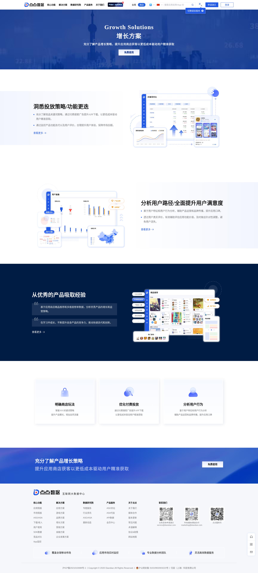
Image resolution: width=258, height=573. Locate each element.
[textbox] (172, 4)
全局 (134, 5)
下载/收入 (37, 522)
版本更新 (132, 517)
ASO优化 (111, 508)
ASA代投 (111, 513)
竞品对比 (37, 537)
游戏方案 (60, 513)
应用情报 (37, 508)
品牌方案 (60, 517)
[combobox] (172, 4)
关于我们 (132, 508)
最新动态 (87, 522)
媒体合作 (132, 513)
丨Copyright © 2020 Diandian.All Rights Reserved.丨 (111, 568)
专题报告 (87, 508)
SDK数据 (37, 532)
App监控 (37, 541)
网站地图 (132, 537)
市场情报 (37, 513)
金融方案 (60, 532)
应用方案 (60, 508)
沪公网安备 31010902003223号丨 (155, 568)
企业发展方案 (62, 537)
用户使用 (37, 527)
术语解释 (132, 527)
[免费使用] (129, 55)
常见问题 (132, 522)
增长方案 (60, 522)
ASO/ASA (37, 517)
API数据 (110, 517)
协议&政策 (133, 532)
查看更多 (38, 133)
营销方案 (60, 527)
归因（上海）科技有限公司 (183, 568)
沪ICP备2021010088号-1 (74, 568)
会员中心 (111, 522)
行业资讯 (87, 513)
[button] (152, 5)
